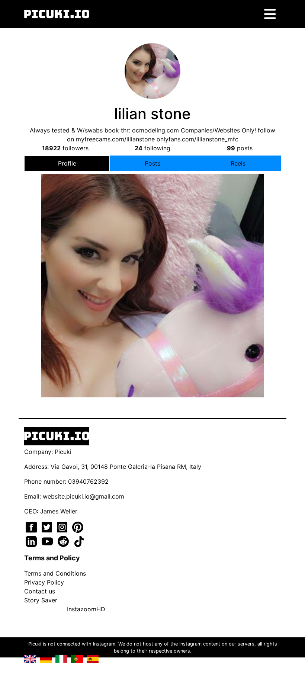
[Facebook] (32, 526)
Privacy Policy (44, 582)
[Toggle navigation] (270, 14)
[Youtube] (48, 540)
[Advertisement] (152, 263)
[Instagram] (63, 526)
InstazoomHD (86, 609)
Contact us (39, 591)
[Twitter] (47, 526)
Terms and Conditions (55, 573)
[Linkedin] (32, 540)
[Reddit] (64, 540)
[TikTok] (79, 540)
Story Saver (40, 600)
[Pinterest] (78, 526)
